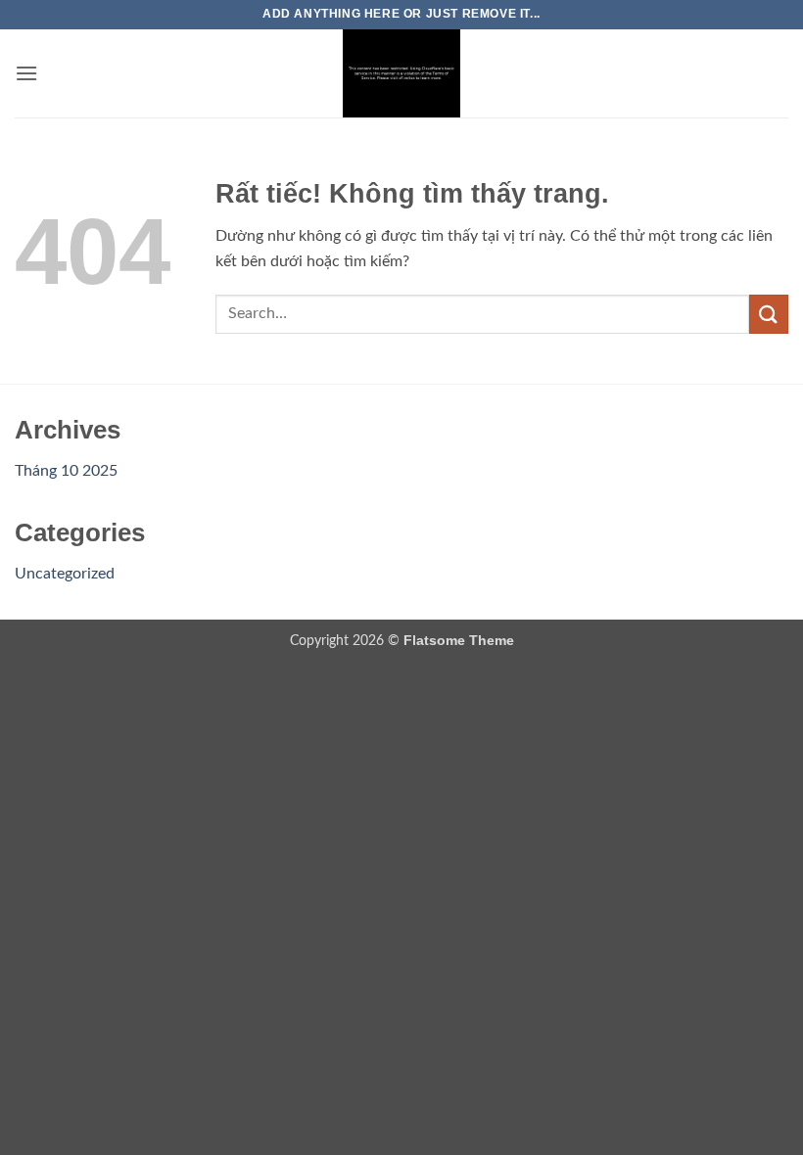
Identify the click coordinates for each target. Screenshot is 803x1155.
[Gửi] (768, 314)
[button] (26, 73)
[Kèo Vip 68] (401, 73)
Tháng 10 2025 (66, 471)
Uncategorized (65, 573)
